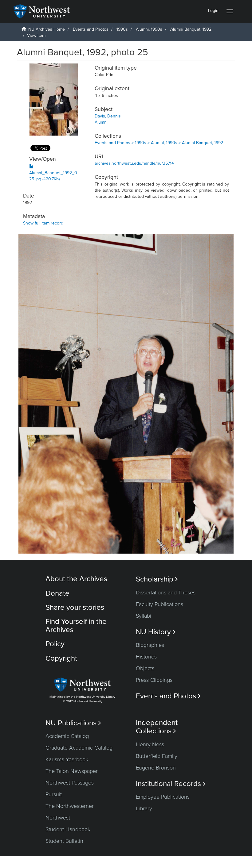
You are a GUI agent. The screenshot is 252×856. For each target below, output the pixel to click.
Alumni (101, 122)
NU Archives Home (46, 29)
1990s (122, 29)
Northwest (57, 817)
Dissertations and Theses (165, 592)
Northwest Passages (69, 782)
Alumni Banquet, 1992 (190, 29)
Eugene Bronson (156, 767)
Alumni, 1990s (149, 29)
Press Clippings (154, 680)
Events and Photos (90, 29)
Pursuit (53, 794)
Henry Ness (150, 744)
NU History (155, 632)
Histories (146, 656)
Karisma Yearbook (66, 759)
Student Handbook (67, 829)
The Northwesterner (69, 806)
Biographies (150, 645)
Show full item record (43, 223)
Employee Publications (163, 796)
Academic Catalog (67, 736)
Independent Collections (157, 726)
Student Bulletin (64, 841)
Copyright (61, 658)
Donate (57, 593)
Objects (145, 668)
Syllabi (143, 615)
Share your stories (74, 607)
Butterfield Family (156, 756)
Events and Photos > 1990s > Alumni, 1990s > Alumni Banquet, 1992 (159, 142)
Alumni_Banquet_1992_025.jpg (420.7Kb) (53, 176)
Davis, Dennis (108, 116)
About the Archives (76, 578)
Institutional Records (171, 783)
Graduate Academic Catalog (78, 747)
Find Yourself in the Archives (76, 625)
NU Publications (73, 723)
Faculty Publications (159, 604)
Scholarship (157, 579)
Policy (55, 643)
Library (144, 808)
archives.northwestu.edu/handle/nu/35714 (134, 163)
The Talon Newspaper (71, 771)
